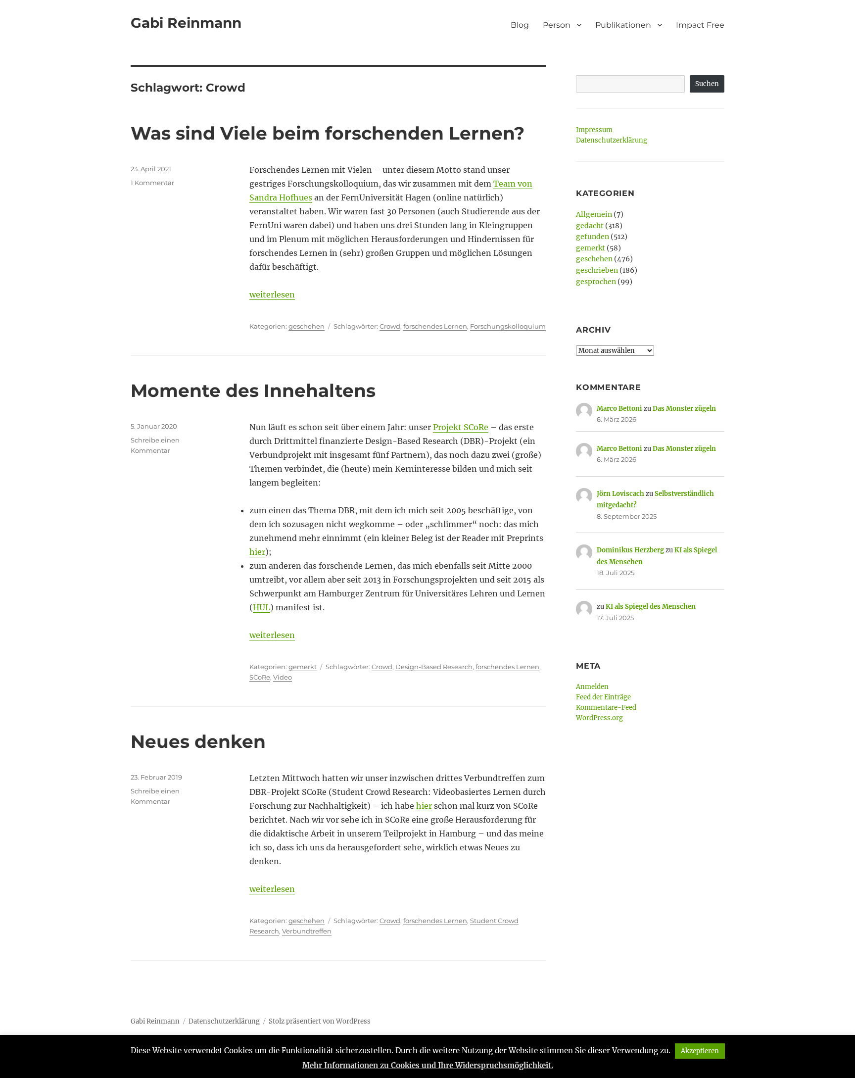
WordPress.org (599, 718)
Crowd (390, 326)
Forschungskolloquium (508, 326)
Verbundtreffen (307, 931)
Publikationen (623, 25)
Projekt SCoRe (460, 427)
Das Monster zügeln (684, 408)
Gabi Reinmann (186, 22)
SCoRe (259, 677)
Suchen (707, 84)
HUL (261, 607)
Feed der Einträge (603, 697)
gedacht (590, 225)
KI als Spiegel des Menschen (651, 606)
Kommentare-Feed (606, 707)
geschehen (306, 326)
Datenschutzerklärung (611, 140)
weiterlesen (272, 294)
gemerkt (302, 667)
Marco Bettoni (619, 408)
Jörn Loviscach (620, 494)
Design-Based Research (434, 667)
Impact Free (700, 25)
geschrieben (597, 270)
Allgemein (594, 214)
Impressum (594, 130)
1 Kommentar (152, 183)
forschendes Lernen (435, 326)
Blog (520, 25)
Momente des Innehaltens (253, 390)
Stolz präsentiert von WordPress (320, 1021)
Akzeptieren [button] (700, 1051)
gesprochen (596, 281)
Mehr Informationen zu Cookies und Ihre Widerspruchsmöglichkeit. (427, 1065)
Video (282, 677)
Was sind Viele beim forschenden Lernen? (327, 133)
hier (257, 552)
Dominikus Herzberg (630, 550)
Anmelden (592, 687)
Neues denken (198, 741)
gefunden (592, 236)
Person (556, 25)
